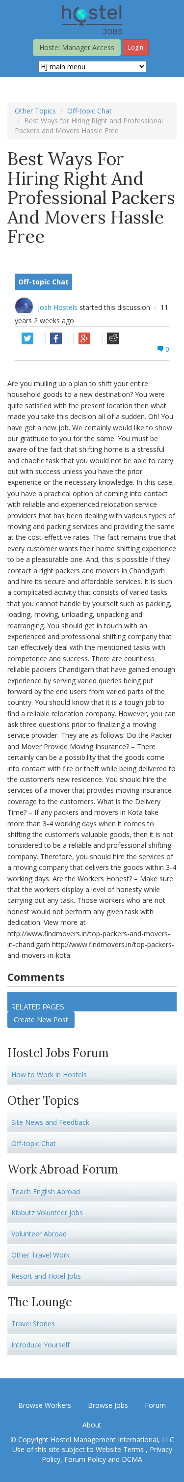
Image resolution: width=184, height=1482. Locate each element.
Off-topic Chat (89, 110)
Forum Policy (85, 1459)
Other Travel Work (40, 1254)
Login (135, 47)
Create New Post (41, 1019)
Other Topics (35, 110)
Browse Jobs (108, 1405)
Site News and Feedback (50, 1122)
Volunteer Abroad (39, 1233)
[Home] (92, 19)
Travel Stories (33, 1323)
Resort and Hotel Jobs (46, 1276)
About (92, 1424)
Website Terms (121, 1449)
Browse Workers (44, 1405)
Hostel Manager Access (76, 47)
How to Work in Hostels (49, 1074)
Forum (155, 1405)
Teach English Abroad (45, 1191)
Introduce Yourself (40, 1344)
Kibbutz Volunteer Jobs (47, 1212)
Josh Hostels (58, 307)
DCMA (132, 1459)
